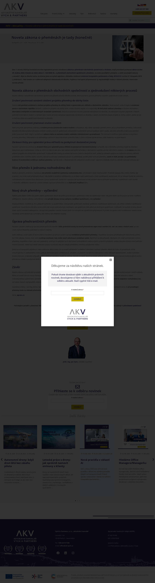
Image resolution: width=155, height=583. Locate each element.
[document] (77, 291)
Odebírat (77, 299)
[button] (111, 260)
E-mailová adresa (77, 289)
